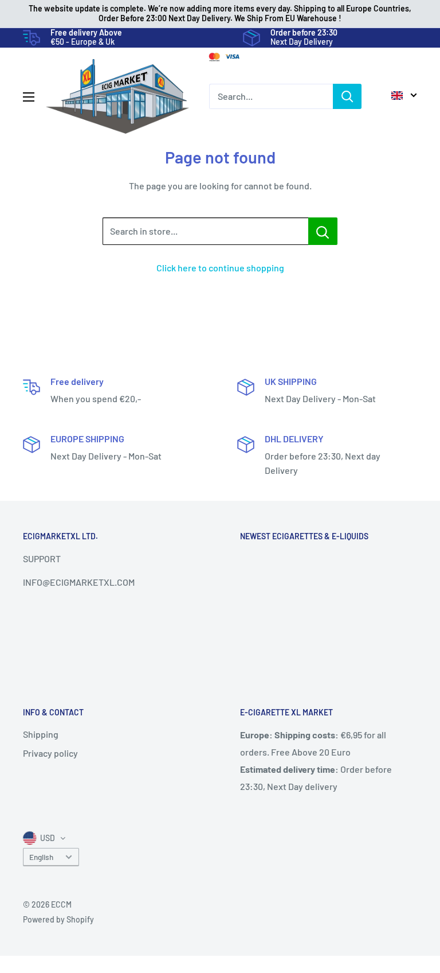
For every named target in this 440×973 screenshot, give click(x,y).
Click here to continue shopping (220, 267)
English (41, 857)
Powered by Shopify (58, 919)
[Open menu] (28, 97)
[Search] (347, 96)
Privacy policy (50, 753)
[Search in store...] (322, 231)
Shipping (40, 734)
